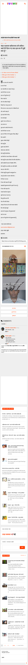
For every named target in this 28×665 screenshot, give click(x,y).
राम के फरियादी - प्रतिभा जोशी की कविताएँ (15, 609)
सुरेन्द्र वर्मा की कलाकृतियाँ (12, 459)
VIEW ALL (23, 555)
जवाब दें (6, 331)
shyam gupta (8, 335)
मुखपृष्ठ (3, 657)
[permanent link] (4, 58)
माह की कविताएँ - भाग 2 (12, 585)
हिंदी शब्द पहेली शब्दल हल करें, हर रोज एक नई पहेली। (12, 40)
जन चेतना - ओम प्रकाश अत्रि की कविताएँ (12, 300)
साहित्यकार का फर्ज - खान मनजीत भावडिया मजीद (11, 424)
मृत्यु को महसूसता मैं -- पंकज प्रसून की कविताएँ (16, 597)
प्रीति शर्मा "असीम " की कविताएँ (13, 634)
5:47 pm (17, 327)
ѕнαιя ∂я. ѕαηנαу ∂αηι (10, 327)
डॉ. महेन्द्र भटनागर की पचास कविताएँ (10, 72)
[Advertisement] (14, 21)
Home (2, 43)
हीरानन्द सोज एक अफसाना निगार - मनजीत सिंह (10, 468)
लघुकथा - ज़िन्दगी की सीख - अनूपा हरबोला (15, 517)
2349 (14, 645)
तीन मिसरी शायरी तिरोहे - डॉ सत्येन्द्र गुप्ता (12, 273)
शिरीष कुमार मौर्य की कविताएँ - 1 (9, 77)
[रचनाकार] (12, 4)
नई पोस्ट (14, 308)
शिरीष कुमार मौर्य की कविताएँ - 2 (9, 75)
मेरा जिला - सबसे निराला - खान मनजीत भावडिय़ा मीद (11, 413)
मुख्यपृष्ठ (14, 315)
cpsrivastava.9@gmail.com (8, 227)
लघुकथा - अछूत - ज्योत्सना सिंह (13, 505)
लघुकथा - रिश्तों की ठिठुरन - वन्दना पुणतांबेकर (16, 492)
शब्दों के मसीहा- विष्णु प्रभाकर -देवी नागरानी (15, 574)
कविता (5, 43)
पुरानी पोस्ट (14, 311)
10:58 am (13, 335)
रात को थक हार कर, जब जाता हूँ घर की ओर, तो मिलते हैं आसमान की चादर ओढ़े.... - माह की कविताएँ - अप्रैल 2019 (13, 285)
